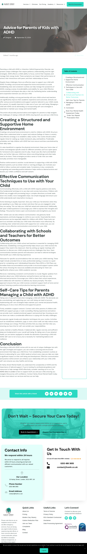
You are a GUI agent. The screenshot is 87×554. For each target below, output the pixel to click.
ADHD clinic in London (7, 372)
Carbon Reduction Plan (30, 520)
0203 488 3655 (67, 463)
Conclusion (70, 108)
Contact (25, 532)
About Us (25, 511)
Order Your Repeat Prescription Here (73, 116)
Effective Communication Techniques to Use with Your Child (75, 87)
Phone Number (15, 484)
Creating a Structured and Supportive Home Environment (75, 79)
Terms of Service (49, 511)
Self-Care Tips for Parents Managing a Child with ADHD (75, 102)
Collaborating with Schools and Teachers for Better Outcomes (75, 95)
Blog (23, 529)
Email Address (15, 491)
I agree (44, 550)
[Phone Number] (6, 485)
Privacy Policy (48, 514)
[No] (85, 548)
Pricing (24, 514)
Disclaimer (47, 520)
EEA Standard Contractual (52, 517)
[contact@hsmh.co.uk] (48, 467)
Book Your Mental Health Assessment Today (74, 112)
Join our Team (27, 523)
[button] (47, 394)
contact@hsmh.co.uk (67, 467)
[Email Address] (6, 492)
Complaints (26, 526)
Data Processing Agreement (53, 523)
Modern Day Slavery (29, 517)
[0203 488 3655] (48, 463)
